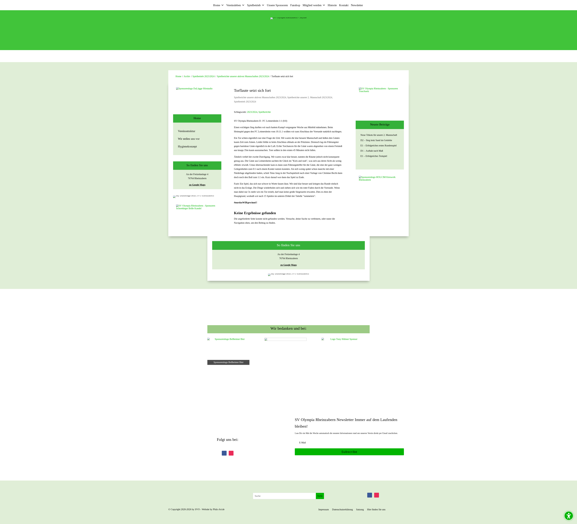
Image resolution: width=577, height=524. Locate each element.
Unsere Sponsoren (277, 5)
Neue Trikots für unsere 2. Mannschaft (378, 135)
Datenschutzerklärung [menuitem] (342, 510)
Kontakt (343, 5)
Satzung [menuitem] (360, 510)
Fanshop (295, 5)
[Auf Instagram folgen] (231, 453)
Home (216, 5)
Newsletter (357, 5)
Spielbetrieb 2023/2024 (203, 76)
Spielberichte (264, 112)
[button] (349, 451)
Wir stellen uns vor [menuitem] (189, 138)
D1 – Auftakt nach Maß (371, 150)
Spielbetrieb (254, 5)
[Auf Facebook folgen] (224, 453)
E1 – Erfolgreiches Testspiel (373, 156)
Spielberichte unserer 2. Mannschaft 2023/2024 (309, 97)
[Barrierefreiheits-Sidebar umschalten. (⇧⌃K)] (568, 515)
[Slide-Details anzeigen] (197, 100)
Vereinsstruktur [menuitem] (186, 131)
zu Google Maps (197, 184)
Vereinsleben (233, 5)
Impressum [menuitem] (323, 510)
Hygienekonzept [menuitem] (187, 146)
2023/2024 (252, 112)
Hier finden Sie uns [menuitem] (376, 510)
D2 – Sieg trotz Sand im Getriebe (376, 140)
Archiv (187, 76)
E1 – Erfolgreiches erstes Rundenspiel (378, 145)
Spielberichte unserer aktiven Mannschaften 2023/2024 (243, 76)
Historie (332, 5)
